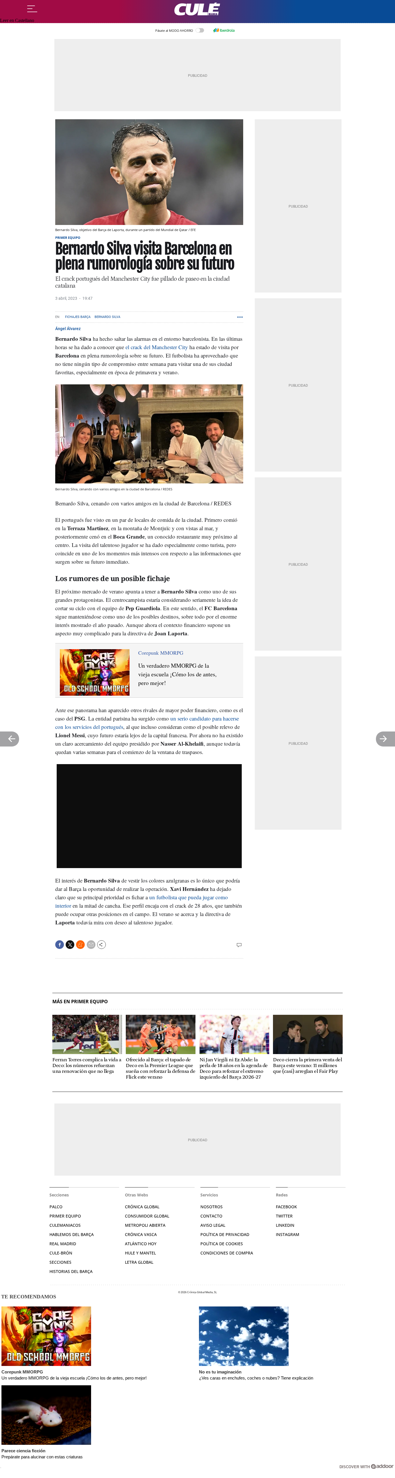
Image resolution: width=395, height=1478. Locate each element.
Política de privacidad (224, 1234)
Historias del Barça (71, 1271)
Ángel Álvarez (68, 328)
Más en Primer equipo (80, 1002)
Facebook (286, 1206)
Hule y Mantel (140, 1253)
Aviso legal (212, 1225)
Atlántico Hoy (140, 1243)
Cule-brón (60, 1253)
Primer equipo (67, 237)
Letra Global (139, 1262)
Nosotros (211, 1206)
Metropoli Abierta (145, 1225)
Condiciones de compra (226, 1253)
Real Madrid (62, 1243)
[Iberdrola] (224, 30)
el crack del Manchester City (156, 347)
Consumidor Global (147, 1216)
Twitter (284, 1216)
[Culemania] (197, 9)
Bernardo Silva (107, 317)
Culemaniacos (65, 1225)
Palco (55, 1206)
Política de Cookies (221, 1243)
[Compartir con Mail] (91, 944)
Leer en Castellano (17, 20)
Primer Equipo (65, 1216)
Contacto (211, 1216)
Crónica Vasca (141, 1234)
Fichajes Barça (78, 317)
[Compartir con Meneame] (80, 944)
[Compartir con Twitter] (70, 944)
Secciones (60, 1262)
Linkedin (285, 1225)
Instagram (287, 1234)
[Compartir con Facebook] (59, 944)
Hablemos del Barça (71, 1234)
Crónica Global (142, 1206)
